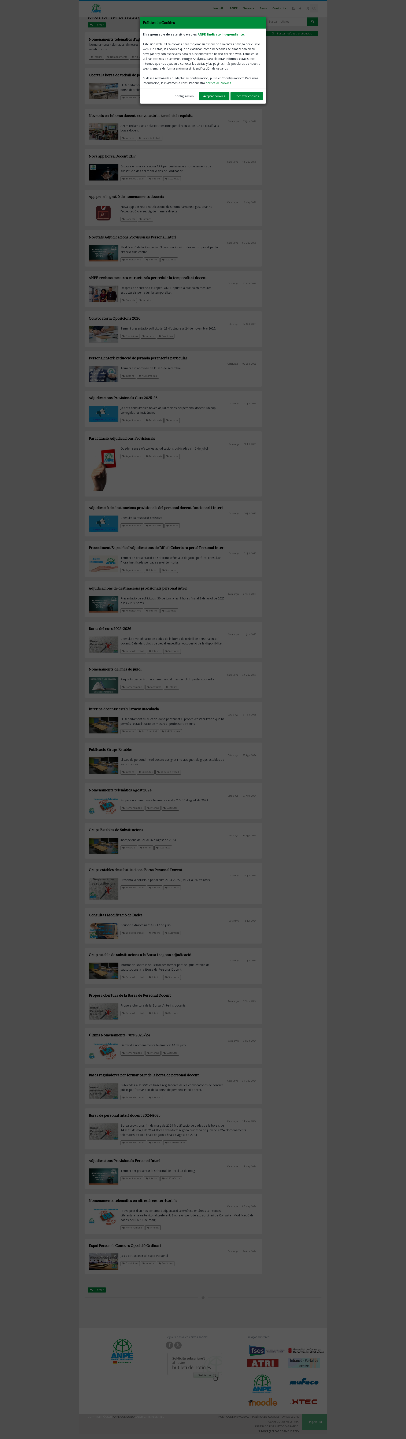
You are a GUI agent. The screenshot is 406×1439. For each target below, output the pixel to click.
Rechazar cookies (247, 96)
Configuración (184, 96)
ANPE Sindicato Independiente (221, 34)
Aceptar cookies (214, 96)
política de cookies (218, 83)
